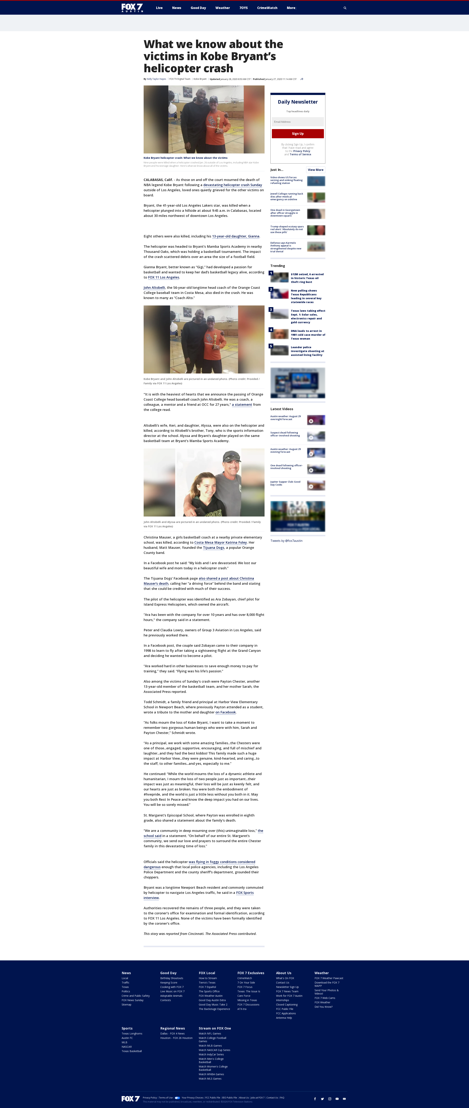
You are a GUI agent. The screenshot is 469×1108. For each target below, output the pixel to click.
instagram (330, 1099)
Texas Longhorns (132, 1033)
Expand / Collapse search (345, 8)
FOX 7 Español (207, 987)
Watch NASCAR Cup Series (214, 1050)
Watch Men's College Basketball (211, 1060)
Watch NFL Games (210, 1033)
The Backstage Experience (214, 1009)
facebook (315, 1099)
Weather (322, 973)
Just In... (276, 169)
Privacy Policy (301, 151)
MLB (124, 1042)
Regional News (172, 1028)
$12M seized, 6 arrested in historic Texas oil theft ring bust (307, 278)
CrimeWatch (244, 978)
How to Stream (208, 978)
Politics (126, 991)
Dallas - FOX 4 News (172, 1033)
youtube (337, 1099)
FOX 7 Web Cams (325, 998)
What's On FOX (285, 978)
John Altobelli (154, 287)
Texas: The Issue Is (248, 991)
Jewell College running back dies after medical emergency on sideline (286, 196)
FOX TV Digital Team (179, 78)
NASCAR (127, 1046)
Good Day (168, 973)
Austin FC (127, 1038)
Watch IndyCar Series (211, 1054)
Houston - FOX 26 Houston (176, 1038)
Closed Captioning (287, 1004)
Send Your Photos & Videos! (327, 991)
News (126, 973)
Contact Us (282, 982)
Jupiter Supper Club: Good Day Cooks (285, 483)
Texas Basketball (132, 1051)
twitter (322, 1099)
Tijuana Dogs (213, 547)
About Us (283, 973)
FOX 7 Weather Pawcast (329, 978)
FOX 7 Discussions (248, 1004)
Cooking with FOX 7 (172, 987)
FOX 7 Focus (244, 987)
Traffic (125, 982)
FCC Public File (284, 1009)
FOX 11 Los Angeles (163, 277)
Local (125, 978)
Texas (125, 987)
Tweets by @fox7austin (286, 541)
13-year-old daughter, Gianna (235, 236)
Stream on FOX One (215, 1028)
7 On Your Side (246, 982)
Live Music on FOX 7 (172, 991)
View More (316, 170)
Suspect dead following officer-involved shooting (285, 434)
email (344, 1099)
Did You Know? (324, 1006)
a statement (242, 404)
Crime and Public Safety (136, 995)
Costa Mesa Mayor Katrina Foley (220, 542)
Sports (127, 1028)
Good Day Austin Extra (212, 1000)
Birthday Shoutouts (171, 978)
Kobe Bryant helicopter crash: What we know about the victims (186, 158)
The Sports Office (209, 991)
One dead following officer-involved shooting (286, 467)
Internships (282, 1000)
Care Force (243, 995)
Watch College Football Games (212, 1039)
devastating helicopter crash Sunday (232, 185)
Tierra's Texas (207, 982)
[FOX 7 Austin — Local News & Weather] (134, 7)
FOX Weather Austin (211, 995)
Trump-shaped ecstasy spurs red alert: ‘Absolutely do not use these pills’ (287, 229)
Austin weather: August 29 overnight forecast (285, 418)
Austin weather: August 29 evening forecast (285, 450)
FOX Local (207, 973)
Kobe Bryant (200, 78)
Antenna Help (284, 1017)
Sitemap (126, 1004)
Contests (165, 1000)
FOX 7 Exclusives (250, 973)
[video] (316, 420)
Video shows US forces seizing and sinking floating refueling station (286, 180)
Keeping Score (168, 982)
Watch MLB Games (210, 1045)
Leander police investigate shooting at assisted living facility (307, 351)
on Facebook (225, 712)
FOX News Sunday (132, 1000)
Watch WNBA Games (211, 1074)
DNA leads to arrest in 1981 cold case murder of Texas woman (308, 334)
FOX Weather (322, 1002)
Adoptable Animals (171, 995)
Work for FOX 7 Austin (289, 995)
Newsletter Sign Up (287, 987)
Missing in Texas (247, 1000)
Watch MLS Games (210, 1078)
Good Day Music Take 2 (213, 1004)
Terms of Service (300, 154)
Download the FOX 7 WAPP (327, 984)
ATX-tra (241, 1009)
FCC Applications (286, 1013)
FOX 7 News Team (287, 991)
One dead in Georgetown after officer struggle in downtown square (285, 212)
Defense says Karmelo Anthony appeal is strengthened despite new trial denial (285, 247)
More (291, 8)
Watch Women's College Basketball (213, 1068)
